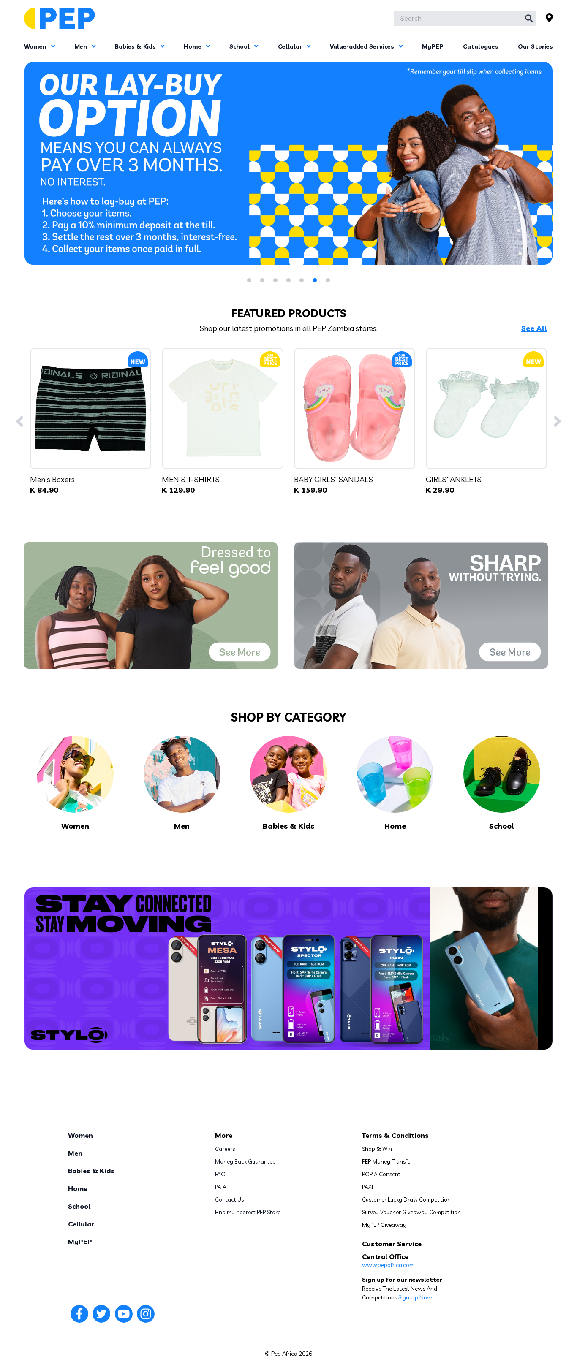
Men (81, 46)
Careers (225, 1148)
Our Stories (535, 46)
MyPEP (433, 46)
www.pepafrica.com (388, 1265)
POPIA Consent (381, 1174)
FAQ (220, 1174)
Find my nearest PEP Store (247, 1212)
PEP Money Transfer (387, 1161)
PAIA (220, 1186)
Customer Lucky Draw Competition (406, 1199)
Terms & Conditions (395, 1135)
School (240, 46)
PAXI (367, 1186)
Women (36, 46)
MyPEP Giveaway (384, 1224)
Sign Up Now (415, 1297)
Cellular (291, 46)
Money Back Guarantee (245, 1161)
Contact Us (229, 1199)
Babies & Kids (136, 46)
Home (193, 46)
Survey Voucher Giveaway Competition (411, 1212)
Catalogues (480, 46)
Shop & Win (377, 1148)
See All (534, 328)
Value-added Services (363, 46)
